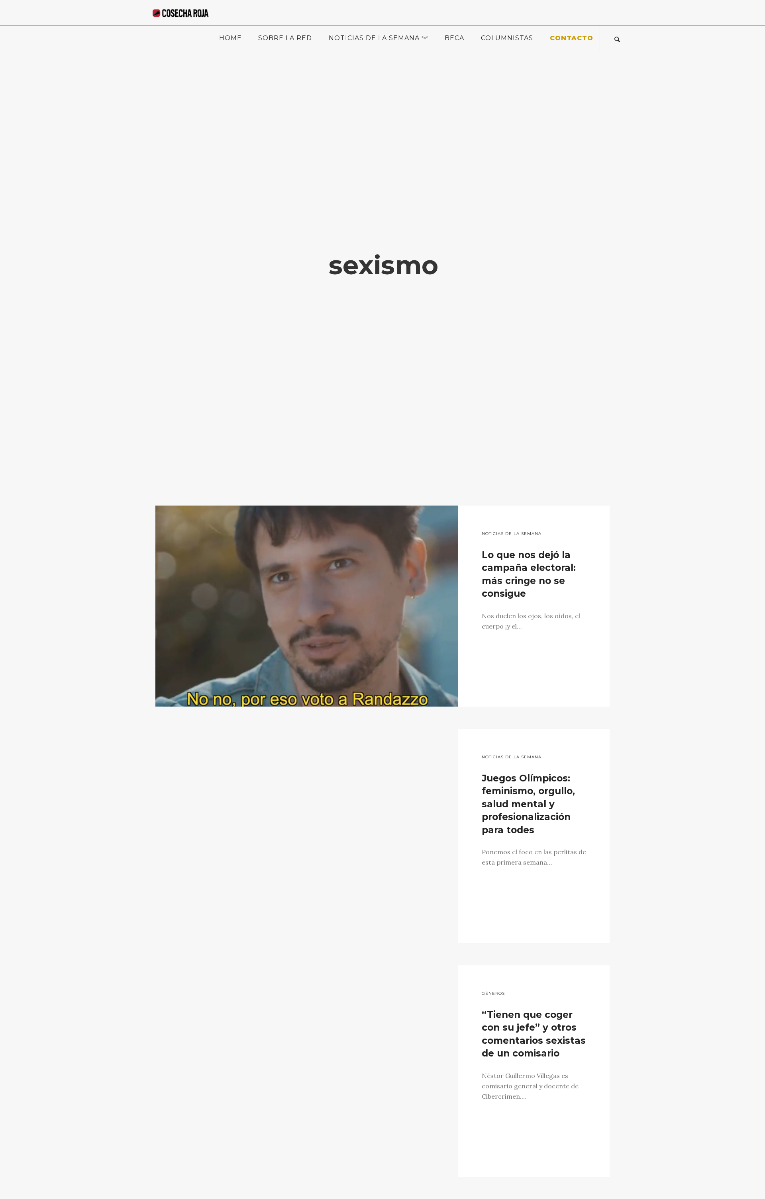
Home (230, 38)
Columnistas (507, 38)
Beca (454, 38)
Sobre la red (285, 38)
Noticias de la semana (374, 38)
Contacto (571, 38)
